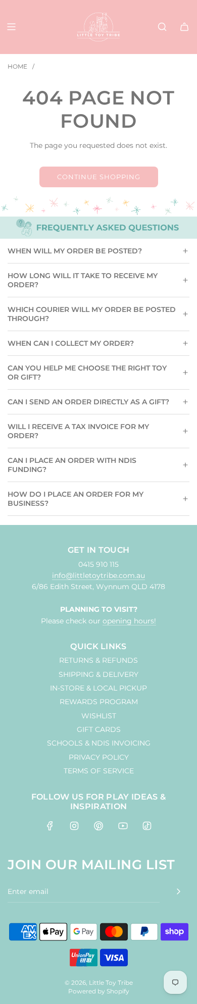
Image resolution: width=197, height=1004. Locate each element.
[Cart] (184, 27)
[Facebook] (50, 826)
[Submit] (178, 891)
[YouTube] (123, 826)
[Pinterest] (98, 826)
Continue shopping (98, 177)
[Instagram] (74, 826)
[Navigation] (11, 27)
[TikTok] (147, 826)
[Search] (162, 27)
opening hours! (129, 620)
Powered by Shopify (98, 991)
